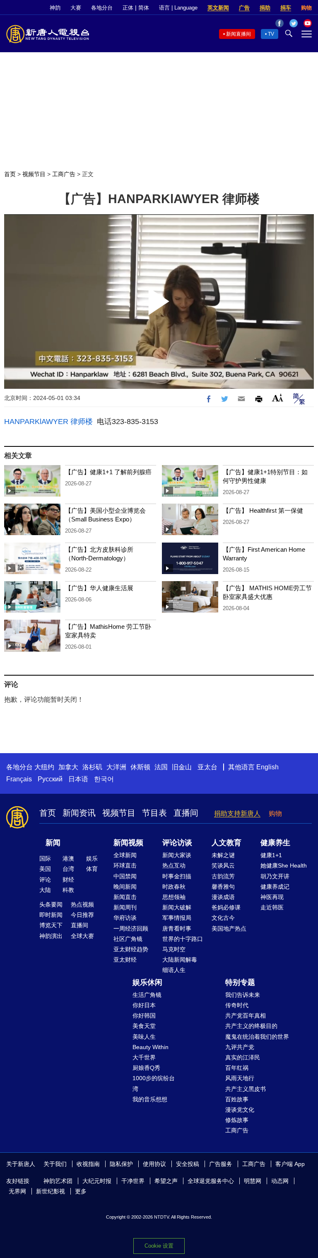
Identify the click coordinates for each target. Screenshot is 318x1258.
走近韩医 (272, 907)
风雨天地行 (239, 1078)
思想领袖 (174, 897)
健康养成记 (274, 886)
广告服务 (220, 1164)
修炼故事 (236, 1120)
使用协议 (154, 1164)
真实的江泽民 (242, 1057)
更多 (81, 1191)
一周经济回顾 (130, 928)
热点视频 (82, 904)
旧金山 (182, 767)
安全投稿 (187, 1164)
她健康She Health (283, 865)
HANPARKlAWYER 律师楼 (48, 421)
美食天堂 (144, 1026)
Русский (50, 779)
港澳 (68, 858)
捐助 (265, 8)
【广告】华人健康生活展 (99, 587)
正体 (128, 8)
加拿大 (68, 767)
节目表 (154, 812)
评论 (45, 879)
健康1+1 (271, 855)
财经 (68, 879)
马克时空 (174, 949)
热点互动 (174, 865)
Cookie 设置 (159, 1246)
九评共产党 (239, 1047)
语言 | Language (178, 8)
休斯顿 (140, 767)
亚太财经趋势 (130, 949)
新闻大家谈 (176, 855)
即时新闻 (51, 914)
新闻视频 (128, 843)
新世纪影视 (50, 1191)
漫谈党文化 (239, 1109)
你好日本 (144, 1005)
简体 (143, 8)
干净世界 (133, 1181)
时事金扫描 (176, 876)
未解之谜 (223, 855)
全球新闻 (125, 855)
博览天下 (51, 925)
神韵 (55, 8)
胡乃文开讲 (274, 876)
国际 (45, 858)
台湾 (68, 868)
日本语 (78, 779)
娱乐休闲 (147, 982)
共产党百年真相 (245, 1015)
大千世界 (144, 1057)
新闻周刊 (125, 907)
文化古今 (223, 917)
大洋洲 (116, 767)
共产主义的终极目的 (251, 1026)
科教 (68, 890)
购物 (306, 8)
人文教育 (226, 843)
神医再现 (272, 897)
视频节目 (34, 174)
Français (19, 779)
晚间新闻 (125, 886)
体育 (92, 868)
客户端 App (290, 1164)
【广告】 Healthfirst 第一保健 (263, 510)
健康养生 (275, 843)
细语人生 (174, 970)
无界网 (17, 1191)
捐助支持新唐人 (237, 813)
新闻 (53, 843)
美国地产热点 (229, 928)
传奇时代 (236, 1005)
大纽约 (44, 767)
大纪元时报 (96, 1181)
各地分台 (102, 8)
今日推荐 (82, 914)
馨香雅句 (223, 886)
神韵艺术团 (57, 1181)
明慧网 (252, 1181)
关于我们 (55, 1164)
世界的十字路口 (182, 939)
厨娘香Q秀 (146, 1067)
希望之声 (166, 1181)
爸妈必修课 (226, 907)
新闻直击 (125, 897)
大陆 (45, 890)
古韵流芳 (223, 876)
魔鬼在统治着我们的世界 (257, 1036)
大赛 (75, 8)
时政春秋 (174, 886)
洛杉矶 (92, 767)
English (267, 767)
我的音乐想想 (149, 1099)
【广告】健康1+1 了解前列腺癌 (108, 471)
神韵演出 (51, 936)
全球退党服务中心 (211, 1181)
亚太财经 (125, 959)
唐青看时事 (176, 928)
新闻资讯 (79, 812)
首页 (10, 174)
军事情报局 (176, 917)
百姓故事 (236, 1099)
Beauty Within (150, 1047)
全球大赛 (82, 936)
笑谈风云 (223, 865)
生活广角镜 (146, 994)
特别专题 (240, 982)
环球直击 (125, 865)
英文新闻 (218, 8)
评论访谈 (177, 843)
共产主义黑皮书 (245, 1089)
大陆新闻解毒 (179, 959)
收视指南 (88, 1164)
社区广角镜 (127, 939)
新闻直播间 (238, 34)
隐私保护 (121, 1164)
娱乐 (92, 858)
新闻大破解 (176, 907)
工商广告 (63, 174)
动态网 (280, 1181)
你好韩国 (144, 1015)
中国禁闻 (125, 876)
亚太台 (207, 767)
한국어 (104, 779)
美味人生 (144, 1036)
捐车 (285, 8)
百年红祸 (236, 1067)
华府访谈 (125, 917)
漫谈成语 (223, 897)
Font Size (278, 397)
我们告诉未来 (242, 994)
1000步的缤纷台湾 (153, 1083)
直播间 (185, 812)
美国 (45, 868)
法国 (161, 767)
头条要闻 (51, 904)
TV (271, 34)
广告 (244, 8)
